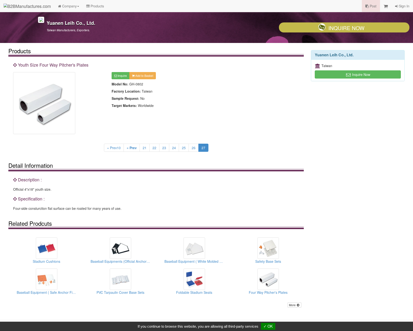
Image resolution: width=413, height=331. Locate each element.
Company (69, 6)
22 (154, 147)
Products (97, 6)
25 (184, 147)
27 (203, 147)
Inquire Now (346, 28)
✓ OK (268, 326)
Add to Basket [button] (144, 76)
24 (174, 147)
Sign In (403, 6)
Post (372, 6)
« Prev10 (114, 147)
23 (164, 147)
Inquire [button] (122, 76)
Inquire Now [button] (360, 74)
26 (194, 147)
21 (145, 147)
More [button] (292, 305)
